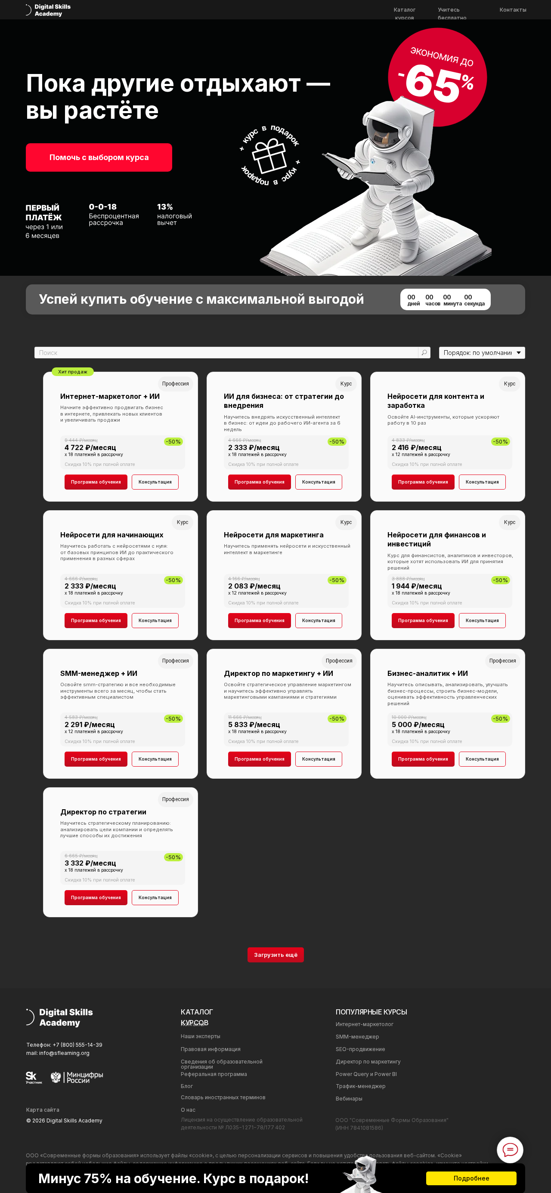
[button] (99, 157)
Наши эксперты (200, 1036)
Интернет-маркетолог (364, 1024)
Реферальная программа (214, 1074)
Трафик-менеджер (361, 1086)
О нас (188, 1110)
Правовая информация (211, 1049)
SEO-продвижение (360, 1049)
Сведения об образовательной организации (222, 1064)
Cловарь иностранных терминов (223, 1097)
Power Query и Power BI (366, 1074)
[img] (48, 10)
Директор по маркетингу (368, 1061)
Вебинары (349, 1098)
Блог (187, 1086)
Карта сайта (42, 1110)
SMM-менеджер (357, 1036)
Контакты (513, 9)
